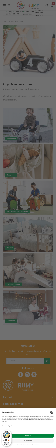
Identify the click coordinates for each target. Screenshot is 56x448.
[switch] (6, 443)
